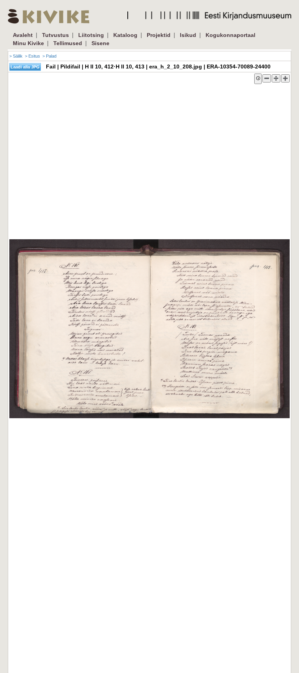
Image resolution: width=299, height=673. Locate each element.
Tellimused (67, 43)
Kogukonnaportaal (230, 35)
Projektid (159, 35)
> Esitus (32, 56)
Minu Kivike (28, 43)
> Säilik (16, 56)
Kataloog (125, 35)
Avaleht (23, 35)
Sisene (100, 43)
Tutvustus (55, 35)
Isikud (188, 35)
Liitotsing (91, 35)
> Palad (49, 56)
